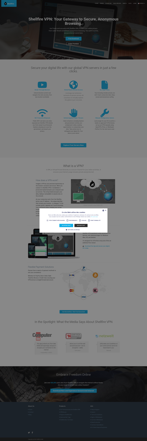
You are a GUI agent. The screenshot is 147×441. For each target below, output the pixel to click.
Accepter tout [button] (66, 225)
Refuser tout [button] (81, 225)
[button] (73, 230)
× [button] (105, 210)
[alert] (73, 220)
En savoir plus (94, 216)
